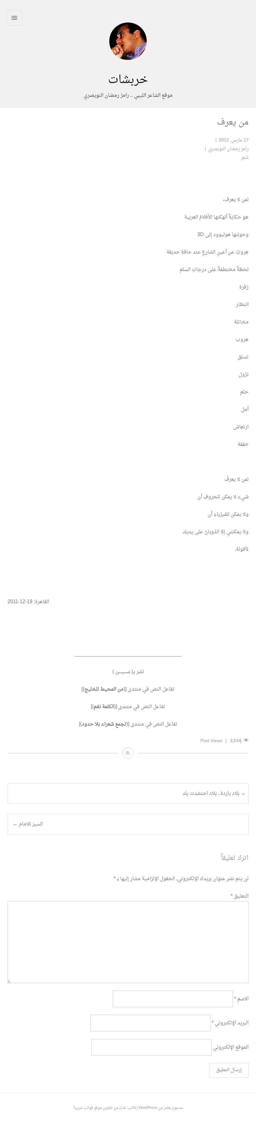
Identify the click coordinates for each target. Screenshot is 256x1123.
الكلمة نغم (104, 707)
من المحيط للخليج (104, 689)
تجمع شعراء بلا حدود (104, 724)
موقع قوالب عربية (87, 1108)
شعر (245, 158)
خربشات (128, 80)
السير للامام (28, 824)
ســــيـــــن (122, 672)
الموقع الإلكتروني (231, 1047)
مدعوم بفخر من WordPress (161, 1108)
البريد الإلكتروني (230, 1023)
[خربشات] (128, 68)
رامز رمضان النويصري (228, 149)
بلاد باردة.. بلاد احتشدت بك (214, 793)
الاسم (241, 999)
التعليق (240, 896)
